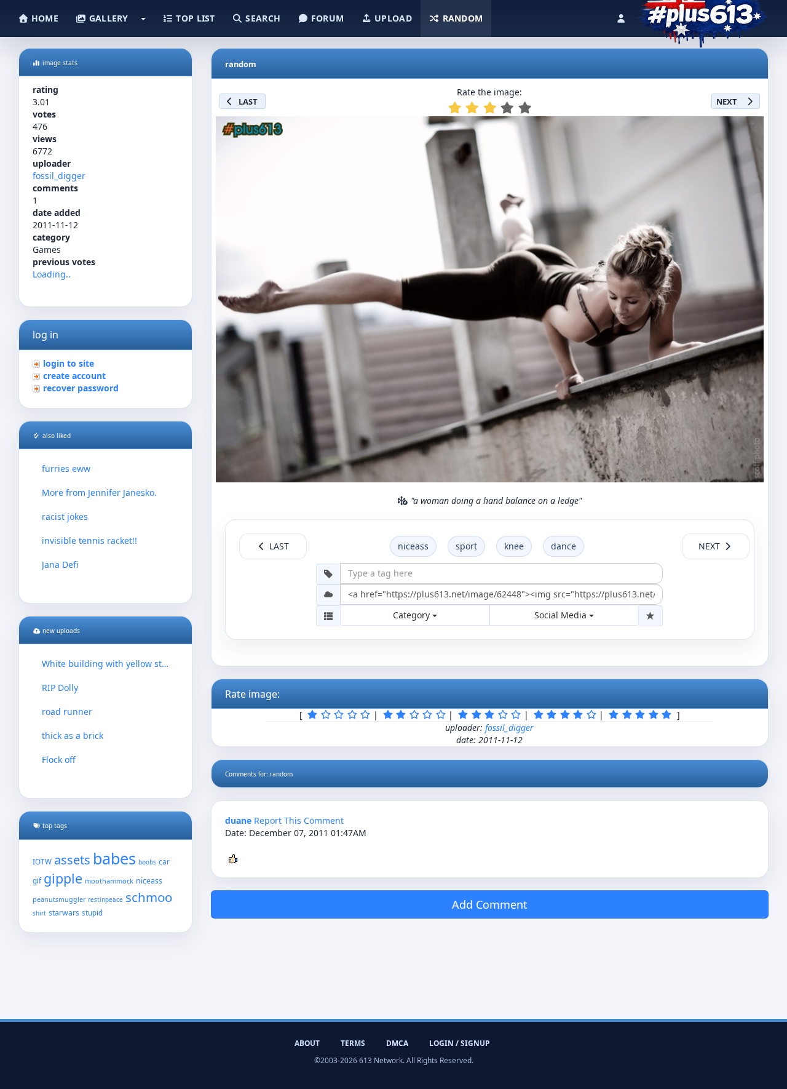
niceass (149, 881)
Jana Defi (60, 564)
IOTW (42, 861)
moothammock (109, 880)
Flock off (59, 759)
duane (238, 820)
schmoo (148, 897)
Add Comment (490, 904)
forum (326, 18)
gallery (107, 18)
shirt (39, 913)
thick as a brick (72, 735)
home (43, 18)
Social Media (561, 615)
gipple (63, 878)
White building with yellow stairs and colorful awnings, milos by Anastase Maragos (105, 663)
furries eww (66, 468)
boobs (147, 862)
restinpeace (105, 900)
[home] (702, 15)
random (461, 18)
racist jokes (65, 516)
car (164, 861)
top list (194, 18)
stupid (92, 912)
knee (514, 546)
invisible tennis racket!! (89, 540)
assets (72, 860)
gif (37, 880)
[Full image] (748, 129)
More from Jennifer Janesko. (99, 492)
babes (114, 858)
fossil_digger (59, 176)
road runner (67, 711)
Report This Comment (299, 820)
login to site (68, 363)
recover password (81, 388)
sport (466, 546)
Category (412, 615)
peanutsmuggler (59, 899)
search (261, 18)
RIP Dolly (60, 687)
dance (563, 546)
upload (392, 18)
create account (74, 375)
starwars (64, 912)
